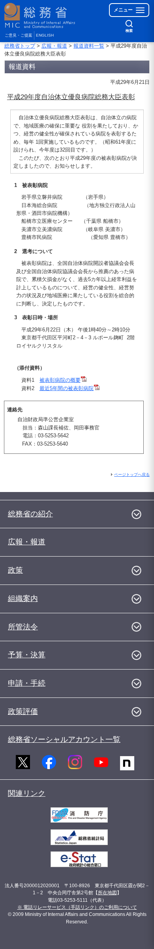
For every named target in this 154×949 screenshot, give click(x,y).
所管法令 (23, 627)
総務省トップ (19, 46)
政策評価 (23, 711)
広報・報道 (54, 46)
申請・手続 (26, 683)
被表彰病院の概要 (60, 380)
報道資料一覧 (88, 46)
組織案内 (23, 598)
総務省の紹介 (30, 514)
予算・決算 (26, 655)
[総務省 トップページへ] (40, 15)
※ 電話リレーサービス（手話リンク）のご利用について (77, 907)
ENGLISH (45, 35)
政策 (15, 570)
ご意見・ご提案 (18, 35)
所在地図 (107, 892)
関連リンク (26, 793)
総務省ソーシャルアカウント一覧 (64, 739)
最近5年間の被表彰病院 (66, 388)
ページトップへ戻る (132, 474)
